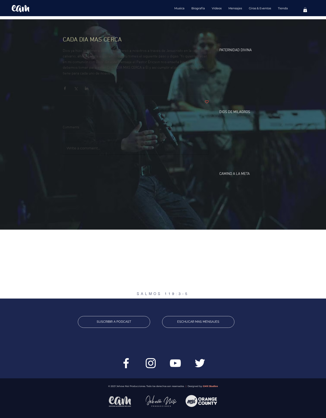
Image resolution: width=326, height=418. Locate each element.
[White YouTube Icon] (175, 363)
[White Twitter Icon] (200, 363)
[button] (305, 9)
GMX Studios (210, 386)
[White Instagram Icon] (150, 363)
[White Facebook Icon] (126, 363)
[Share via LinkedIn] (86, 88)
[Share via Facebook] (65, 88)
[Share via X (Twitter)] (76, 88)
